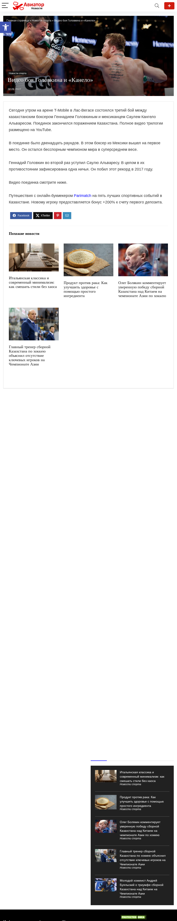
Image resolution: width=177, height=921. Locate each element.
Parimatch (82, 195)
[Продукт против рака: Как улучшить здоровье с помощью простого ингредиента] (89, 246)
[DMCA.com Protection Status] (133, 917)
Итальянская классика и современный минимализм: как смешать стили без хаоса (33, 282)
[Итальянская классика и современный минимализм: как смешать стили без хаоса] (34, 246)
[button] (5, 27)
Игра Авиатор (169, 5)
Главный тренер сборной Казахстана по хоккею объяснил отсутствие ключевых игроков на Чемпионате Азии (30, 355)
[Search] (157, 5)
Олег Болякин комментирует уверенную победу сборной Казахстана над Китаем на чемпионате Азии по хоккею (142, 289)
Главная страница (17, 20)
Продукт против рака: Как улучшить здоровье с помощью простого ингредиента (85, 289)
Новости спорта (41, 20)
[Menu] (5, 5)
